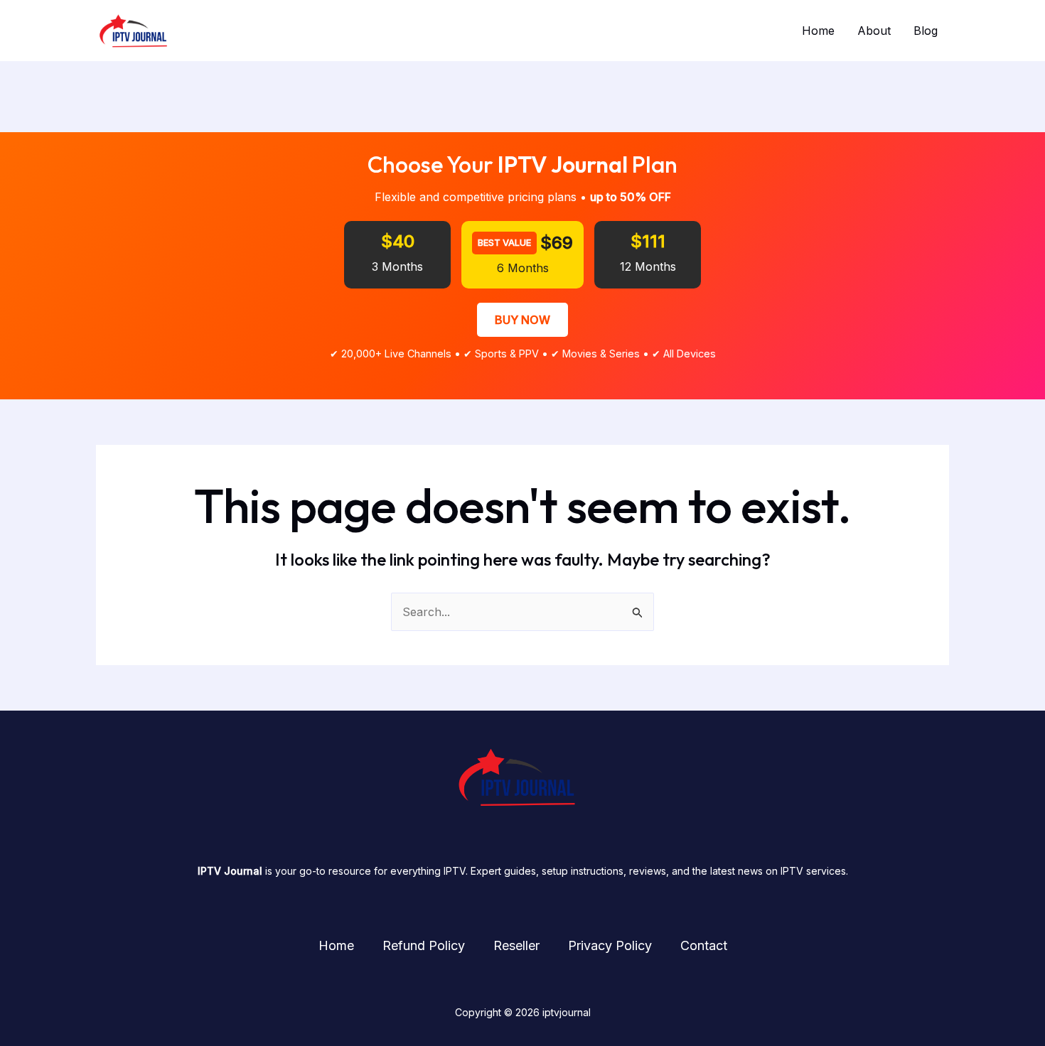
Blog (925, 30)
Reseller (516, 945)
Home (818, 30)
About (874, 30)
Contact (703, 945)
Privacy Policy (610, 945)
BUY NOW (522, 320)
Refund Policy (423, 945)
